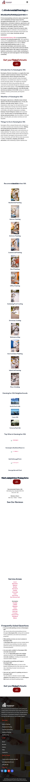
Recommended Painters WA (8, 37)
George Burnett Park (15, 470)
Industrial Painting (15, 370)
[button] (27, 2)
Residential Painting (15, 202)
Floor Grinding (15, 387)
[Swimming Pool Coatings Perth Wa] (15, 296)
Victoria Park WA (15, 428)
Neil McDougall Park (15, 459)
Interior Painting (15, 219)
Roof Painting (15, 269)
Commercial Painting (15, 252)
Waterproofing (15, 337)
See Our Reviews (15, 502)
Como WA (15, 417)
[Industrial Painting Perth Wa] (15, 362)
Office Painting (15, 286)
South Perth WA (15, 406)
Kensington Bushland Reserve (15, 448)
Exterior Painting (15, 236)
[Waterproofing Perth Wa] (15, 329)
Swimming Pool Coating (15, 304)
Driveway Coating (15, 320)
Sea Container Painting (15, 354)
